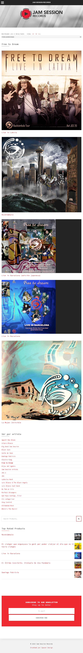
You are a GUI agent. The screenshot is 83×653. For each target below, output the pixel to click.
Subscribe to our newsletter (42, 602)
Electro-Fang (7, 460)
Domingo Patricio (8, 456)
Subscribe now (41, 618)
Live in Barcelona (11, 336)
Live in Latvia (9, 132)
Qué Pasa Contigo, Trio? (12, 496)
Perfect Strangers (9, 492)
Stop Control (7, 502)
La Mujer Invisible (11, 422)
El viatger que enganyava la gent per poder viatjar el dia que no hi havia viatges (38, 545)
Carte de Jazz (7, 453)
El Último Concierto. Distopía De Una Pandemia (26, 563)
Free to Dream (7, 463)
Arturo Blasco (7, 443)
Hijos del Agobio (8, 466)
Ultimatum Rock (8, 506)
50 (36, 34)
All (39, 34)
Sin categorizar (8, 499)
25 (33, 34)
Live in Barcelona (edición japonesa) (21, 275)
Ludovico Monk (7, 479)
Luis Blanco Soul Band (11, 486)
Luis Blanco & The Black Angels (15, 483)
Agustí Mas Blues (8, 440)
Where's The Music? (9, 509)
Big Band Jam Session (10, 446)
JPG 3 (4, 473)
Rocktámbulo (8, 215)
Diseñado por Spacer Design (41, 648)
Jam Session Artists (10, 469)
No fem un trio (8, 489)
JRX (3, 476)
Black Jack (6, 450)
